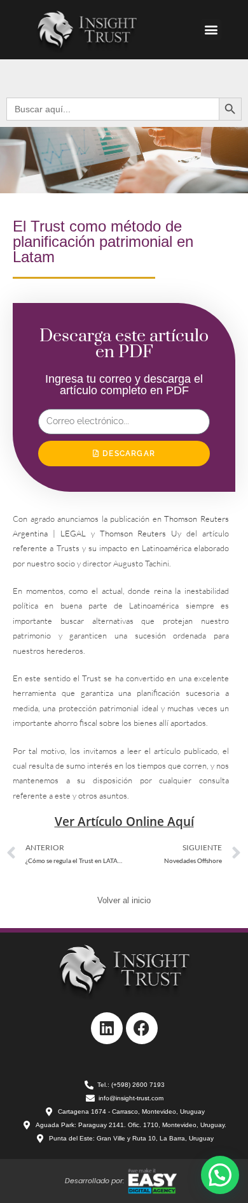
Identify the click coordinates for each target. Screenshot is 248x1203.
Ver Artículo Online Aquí (124, 821)
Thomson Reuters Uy (141, 533)
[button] (210, 29)
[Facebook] (142, 1028)
